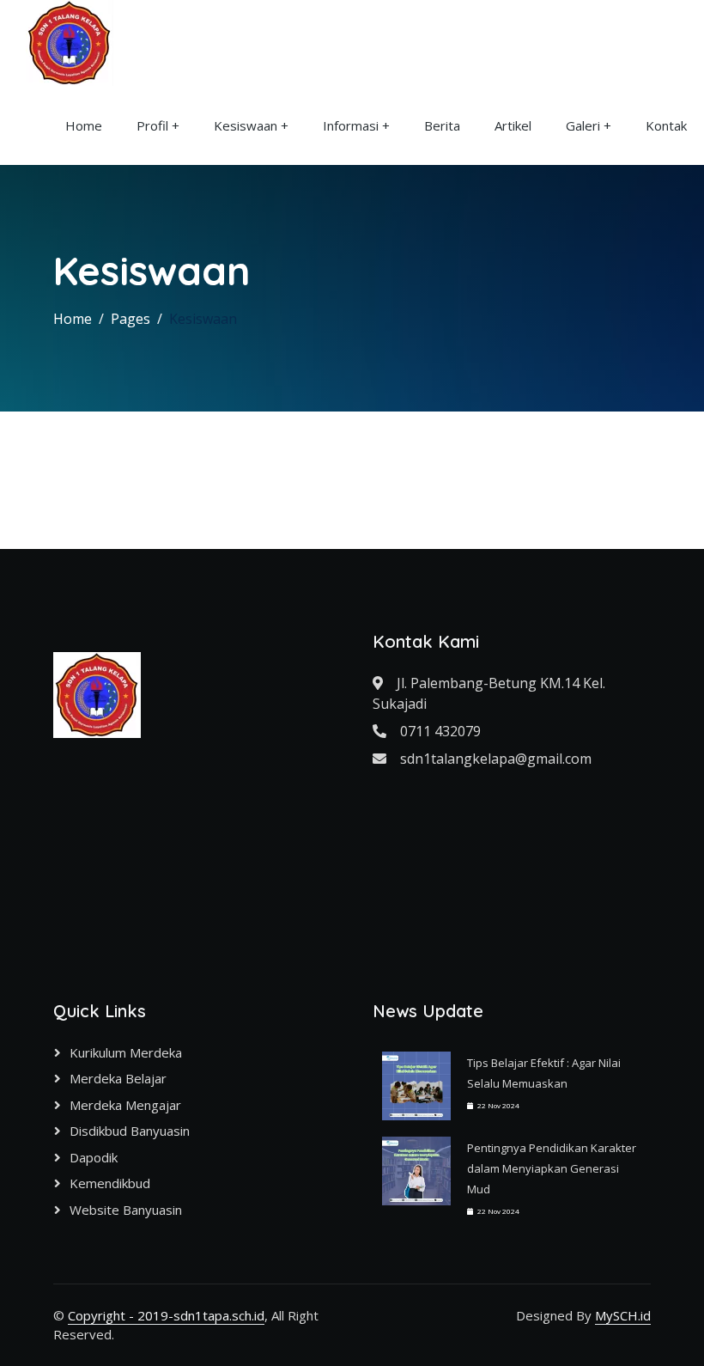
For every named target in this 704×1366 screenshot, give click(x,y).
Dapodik (94, 1157)
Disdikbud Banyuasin (130, 1130)
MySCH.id (623, 1315)
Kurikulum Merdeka (126, 1052)
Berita (442, 125)
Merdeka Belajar (118, 1078)
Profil (152, 125)
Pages (130, 318)
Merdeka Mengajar (125, 1104)
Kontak (666, 125)
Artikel (513, 125)
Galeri (583, 125)
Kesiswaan (245, 125)
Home (83, 125)
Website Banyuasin (126, 1209)
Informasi (351, 125)
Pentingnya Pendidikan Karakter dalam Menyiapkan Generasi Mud (551, 1168)
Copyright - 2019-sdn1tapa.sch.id (166, 1315)
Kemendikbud (110, 1183)
